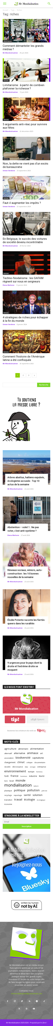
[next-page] (34, 375)
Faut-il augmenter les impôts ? (22, 202)
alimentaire (23, 748)
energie (32, 767)
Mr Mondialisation (10, 53)
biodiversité (22, 757)
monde (20, 780)
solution (37, 794)
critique (29, 762)
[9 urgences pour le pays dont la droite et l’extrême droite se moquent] (26, 653)
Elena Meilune (8, 285)
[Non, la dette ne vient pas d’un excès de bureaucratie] (26, 148)
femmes (39, 772)
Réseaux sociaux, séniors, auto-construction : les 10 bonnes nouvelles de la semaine (24, 574)
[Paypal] (22, 1001)
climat (21, 762)
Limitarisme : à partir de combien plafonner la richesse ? (23, 86)
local (12, 780)
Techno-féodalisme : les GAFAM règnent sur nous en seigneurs (23, 279)
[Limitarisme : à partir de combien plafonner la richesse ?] (26, 70)
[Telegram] (37, 1001)
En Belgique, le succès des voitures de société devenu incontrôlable (25, 240)
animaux (32, 753)
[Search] (49, 3)
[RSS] (29, 1001)
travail (18, 799)
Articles (6, 80)
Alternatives (8, 41)
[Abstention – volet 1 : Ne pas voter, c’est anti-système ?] (26, 514)
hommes (23, 776)
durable (7, 767)
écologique (41, 800)
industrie (33, 776)
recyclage (8, 795)
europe (31, 771)
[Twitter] (19, 1008)
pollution (33, 790)
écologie (29, 799)
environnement (15, 771)
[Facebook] (7, 1001)
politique (19, 790)
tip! (15, 719)
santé (27, 794)
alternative (19, 753)
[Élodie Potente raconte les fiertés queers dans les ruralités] (26, 606)
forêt (6, 776)
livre (6, 781)
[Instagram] (15, 1001)
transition (8, 800)
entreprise (41, 767)
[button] (4, 3)
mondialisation (18, 785)
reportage (18, 795)
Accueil (5, 10)
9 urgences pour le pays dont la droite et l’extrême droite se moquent (24, 666)
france (14, 775)
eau (26, 767)
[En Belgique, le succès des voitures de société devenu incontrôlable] (26, 223)
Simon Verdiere (9, 171)
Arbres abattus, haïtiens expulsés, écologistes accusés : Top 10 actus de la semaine (26, 481)
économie (8, 804)
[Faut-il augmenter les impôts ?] (26, 187)
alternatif (8, 753)
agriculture (10, 748)
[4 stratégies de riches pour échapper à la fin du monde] (26, 302)
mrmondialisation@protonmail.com (26, 993)
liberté (41, 776)
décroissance (17, 767)
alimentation (37, 748)
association (9, 758)
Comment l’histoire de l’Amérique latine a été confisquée (24, 358)
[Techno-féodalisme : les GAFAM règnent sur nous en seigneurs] (26, 263)
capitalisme (38, 757)
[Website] (26, 1008)
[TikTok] (44, 1001)
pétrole (44, 791)
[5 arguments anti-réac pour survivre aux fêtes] (26, 109)
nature (36, 786)
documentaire (39, 762)
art (41, 753)
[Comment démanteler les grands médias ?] (26, 30)
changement (9, 762)
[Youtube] (34, 1008)
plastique (8, 790)
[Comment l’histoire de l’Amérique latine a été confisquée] (26, 341)
